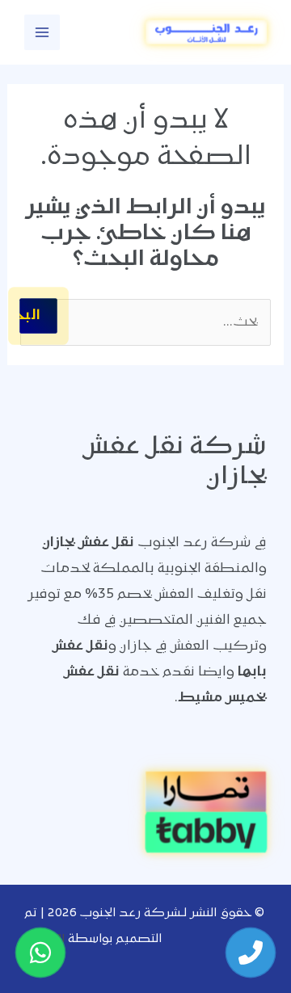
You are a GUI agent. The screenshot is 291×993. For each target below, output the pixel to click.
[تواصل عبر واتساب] (40, 952)
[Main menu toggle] (42, 32)
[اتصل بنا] (250, 952)
